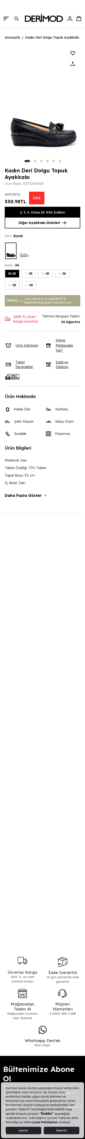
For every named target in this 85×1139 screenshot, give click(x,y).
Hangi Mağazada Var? (64, 345)
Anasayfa (12, 37)
